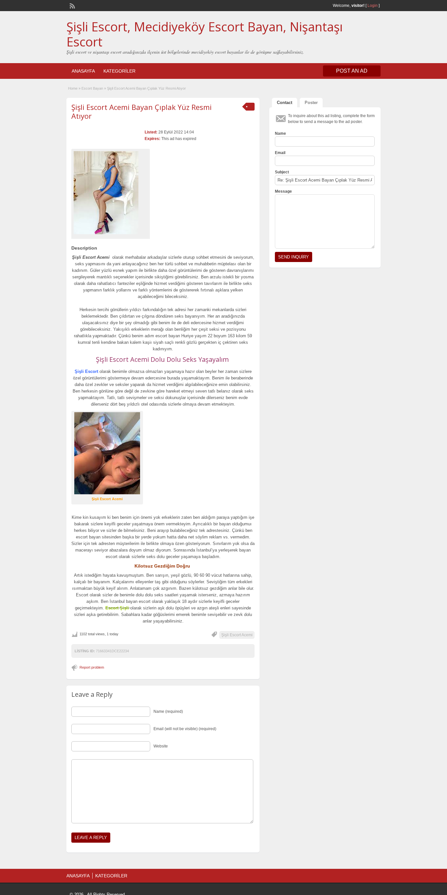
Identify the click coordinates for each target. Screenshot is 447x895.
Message (283, 191)
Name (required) (168, 711)
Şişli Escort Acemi (237, 635)
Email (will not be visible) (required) (184, 729)
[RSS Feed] (71, 5)
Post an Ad (351, 71)
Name (280, 133)
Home (73, 88)
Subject (282, 172)
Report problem (92, 667)
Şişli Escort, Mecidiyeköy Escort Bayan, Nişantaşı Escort (204, 34)
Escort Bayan (92, 88)
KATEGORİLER (119, 71)
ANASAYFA (83, 71)
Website (160, 746)
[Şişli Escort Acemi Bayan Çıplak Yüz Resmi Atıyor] (111, 192)
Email (280, 152)
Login (372, 5)
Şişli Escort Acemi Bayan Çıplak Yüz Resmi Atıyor (141, 111)
